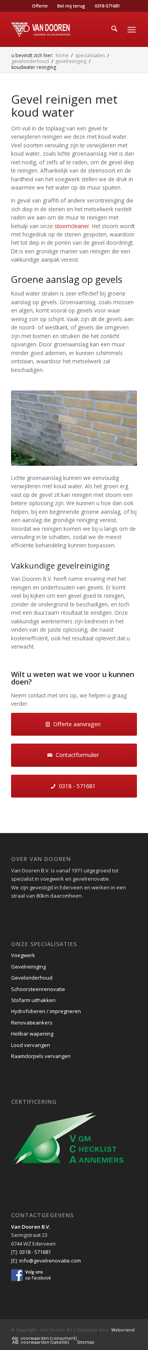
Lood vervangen (30, 1045)
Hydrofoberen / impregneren (46, 1011)
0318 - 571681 (35, 1251)
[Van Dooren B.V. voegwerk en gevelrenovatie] (61, 29)
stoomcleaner (71, 226)
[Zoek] (114, 29)
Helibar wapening (32, 1033)
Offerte (40, 6)
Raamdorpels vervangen (41, 1056)
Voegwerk (23, 955)
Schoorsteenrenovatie (38, 989)
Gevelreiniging (28, 966)
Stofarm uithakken (33, 1000)
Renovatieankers (31, 1022)
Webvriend (123, 1330)
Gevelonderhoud (31, 977)
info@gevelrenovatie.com (50, 1260)
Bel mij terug (71, 6)
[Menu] (131, 29)
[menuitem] (40, 6)
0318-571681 (107, 6)
